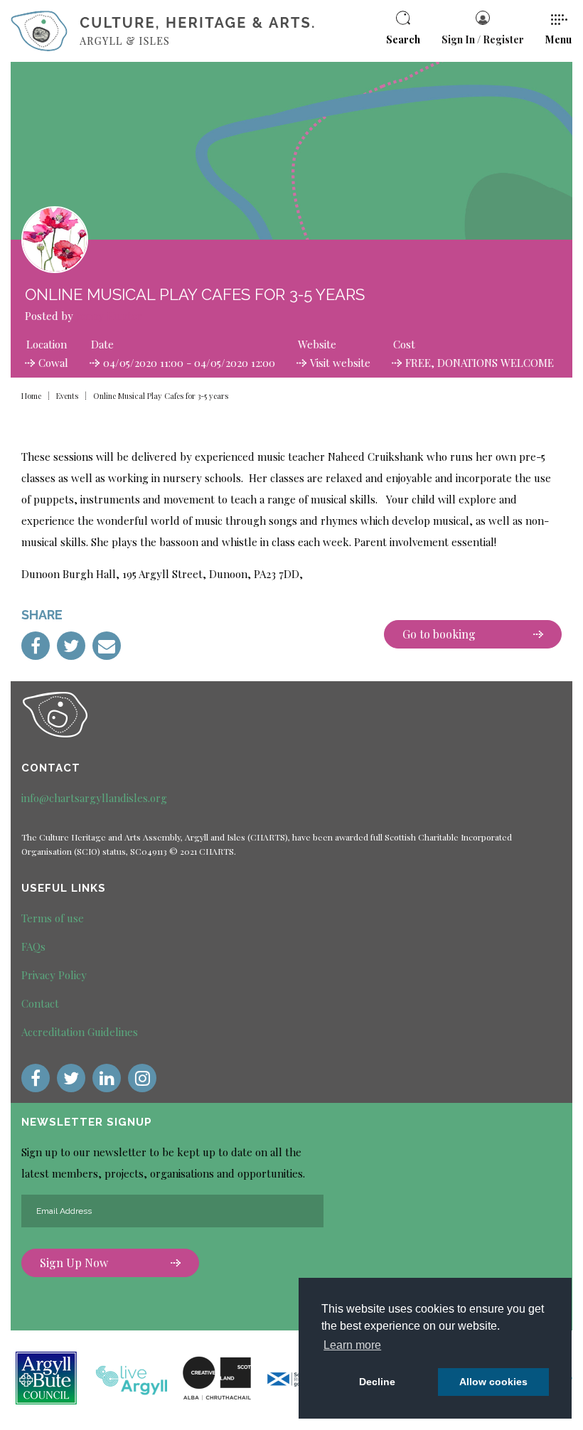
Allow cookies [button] (493, 1381)
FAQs (33, 946)
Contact (40, 1003)
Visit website (340, 363)
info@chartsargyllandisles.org (94, 798)
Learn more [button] (352, 1345)
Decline (377, 1381)
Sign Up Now (74, 1262)
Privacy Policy (54, 975)
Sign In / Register (483, 39)
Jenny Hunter (109, 316)
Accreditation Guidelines (79, 1032)
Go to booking (439, 633)
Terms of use (52, 918)
